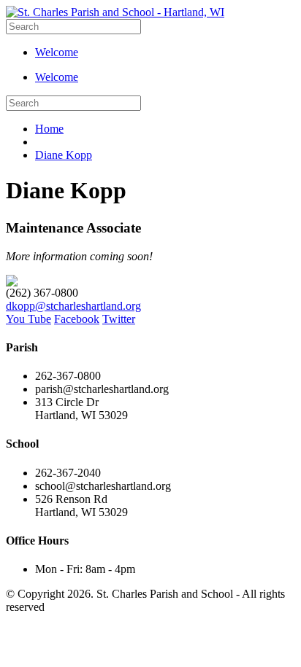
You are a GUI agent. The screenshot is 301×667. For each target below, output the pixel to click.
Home (49, 128)
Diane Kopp (63, 155)
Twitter (118, 319)
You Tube (28, 319)
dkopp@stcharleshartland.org (73, 306)
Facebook (76, 319)
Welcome (56, 52)
